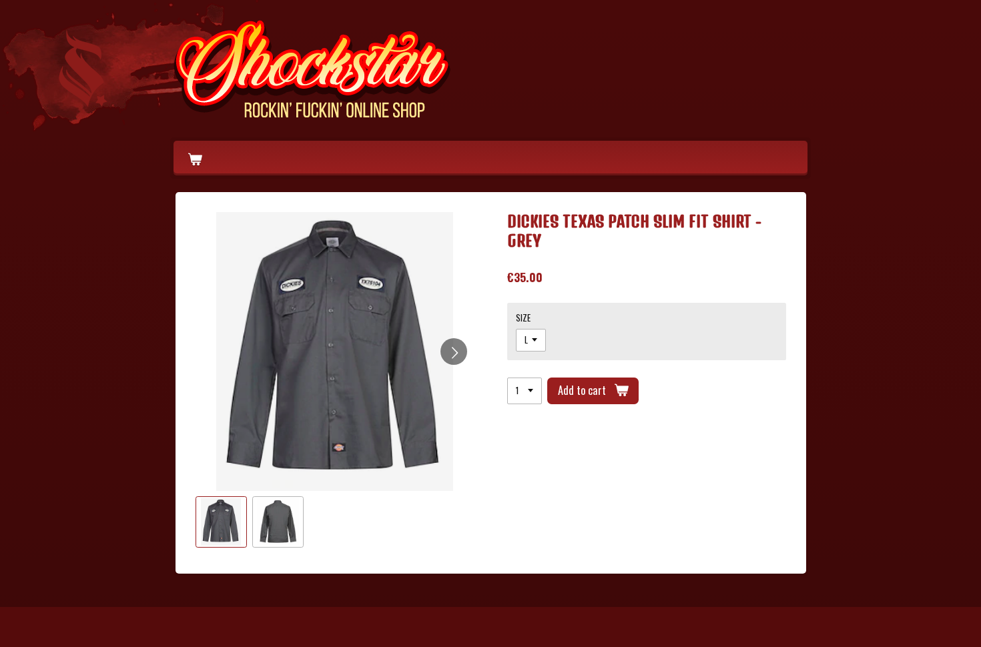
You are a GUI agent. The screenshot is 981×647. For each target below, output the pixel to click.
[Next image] (453, 351)
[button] (221, 522)
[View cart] (195, 158)
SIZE (523, 317)
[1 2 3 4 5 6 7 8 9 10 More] (524, 391)
